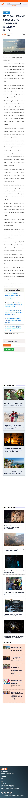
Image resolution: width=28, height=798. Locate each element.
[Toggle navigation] (25, 6)
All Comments (6, 345)
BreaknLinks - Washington (16, 675)
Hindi (2, 781)
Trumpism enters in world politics (16, 658)
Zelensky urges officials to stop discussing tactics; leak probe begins (13, 328)
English (2, 780)
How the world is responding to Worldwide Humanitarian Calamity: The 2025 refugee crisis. (17, 669)
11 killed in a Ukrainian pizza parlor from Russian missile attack (13, 615)
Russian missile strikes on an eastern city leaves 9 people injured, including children (13, 527)
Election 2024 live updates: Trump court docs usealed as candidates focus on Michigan (17, 695)
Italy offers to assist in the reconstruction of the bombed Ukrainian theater (13, 305)
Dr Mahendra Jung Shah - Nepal (17, 660)
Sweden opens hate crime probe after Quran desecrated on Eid (14, 593)
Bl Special (8, 643)
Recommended (9, 385)
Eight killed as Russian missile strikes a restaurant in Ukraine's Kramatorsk (14, 637)
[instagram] (8, 793)
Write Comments (16, 345)
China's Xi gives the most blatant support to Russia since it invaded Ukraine (13, 312)
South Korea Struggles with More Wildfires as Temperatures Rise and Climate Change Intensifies (13, 450)
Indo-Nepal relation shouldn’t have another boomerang (17, 682)
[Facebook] (2, 793)
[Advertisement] (14, 369)
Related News (9, 507)
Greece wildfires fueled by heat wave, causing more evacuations (14, 549)
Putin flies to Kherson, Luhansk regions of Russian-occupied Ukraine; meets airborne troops (12, 296)
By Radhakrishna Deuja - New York (16, 686)
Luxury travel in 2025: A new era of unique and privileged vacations (13, 472)
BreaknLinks (9, 34)
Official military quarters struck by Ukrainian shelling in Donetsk (13, 320)
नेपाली (2, 778)
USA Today (13, 699)
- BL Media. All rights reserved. (18, 795)
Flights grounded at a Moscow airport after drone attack (14, 571)
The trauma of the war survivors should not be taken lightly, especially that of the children (14, 426)
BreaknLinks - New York (15, 652)
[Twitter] (5, 793)
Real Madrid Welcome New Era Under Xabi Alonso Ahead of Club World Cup (13, 404)
